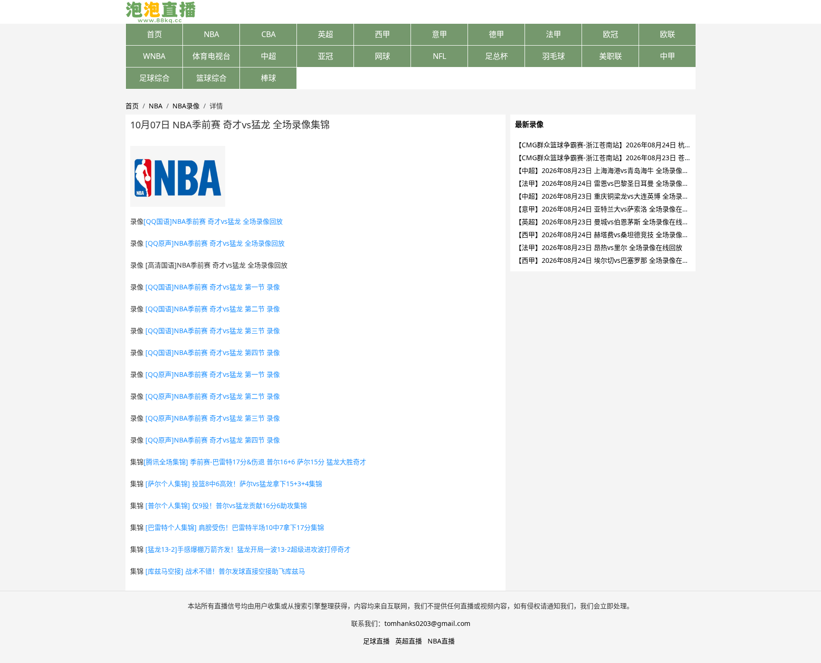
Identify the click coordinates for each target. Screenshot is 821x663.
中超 (268, 56)
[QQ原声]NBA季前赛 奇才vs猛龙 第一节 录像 (212, 374)
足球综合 (154, 78)
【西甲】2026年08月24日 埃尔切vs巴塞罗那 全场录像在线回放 (608, 260)
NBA (211, 34)
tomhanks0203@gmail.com (427, 623)
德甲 (496, 34)
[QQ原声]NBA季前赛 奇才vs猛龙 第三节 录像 (212, 418)
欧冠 (610, 34)
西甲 (382, 34)
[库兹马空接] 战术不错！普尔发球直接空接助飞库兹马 (225, 571)
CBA (268, 34)
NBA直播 (441, 640)
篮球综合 (211, 78)
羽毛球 (553, 56)
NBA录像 (186, 105)
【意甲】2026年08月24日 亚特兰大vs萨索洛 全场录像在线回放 (608, 208)
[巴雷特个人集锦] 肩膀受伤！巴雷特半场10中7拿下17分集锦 (234, 527)
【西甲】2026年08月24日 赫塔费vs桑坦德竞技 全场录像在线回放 (612, 234)
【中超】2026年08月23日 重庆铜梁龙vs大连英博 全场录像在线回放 (615, 196)
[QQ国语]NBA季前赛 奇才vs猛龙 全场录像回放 (213, 221)
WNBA (154, 56)
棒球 (268, 78)
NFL (439, 56)
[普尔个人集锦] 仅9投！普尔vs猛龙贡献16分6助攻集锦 (226, 505)
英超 (325, 34)
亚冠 (325, 56)
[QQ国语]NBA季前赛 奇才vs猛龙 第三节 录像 (212, 330)
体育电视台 (211, 56)
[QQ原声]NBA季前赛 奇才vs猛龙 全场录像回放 (215, 243)
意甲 (439, 34)
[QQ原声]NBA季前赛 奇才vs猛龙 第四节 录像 (212, 439)
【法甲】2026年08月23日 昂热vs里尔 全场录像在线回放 (598, 247)
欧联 (667, 34)
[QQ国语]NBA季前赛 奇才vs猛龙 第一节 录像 (212, 286)
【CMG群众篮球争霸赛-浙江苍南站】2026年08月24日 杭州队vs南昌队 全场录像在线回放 (647, 144)
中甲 (667, 56)
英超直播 (408, 640)
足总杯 (496, 56)
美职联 (610, 56)
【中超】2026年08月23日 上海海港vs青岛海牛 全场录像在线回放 (612, 170)
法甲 (553, 34)
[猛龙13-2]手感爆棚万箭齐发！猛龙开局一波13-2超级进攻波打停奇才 (248, 549)
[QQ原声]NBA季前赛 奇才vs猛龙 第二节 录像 (212, 396)
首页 (154, 34)
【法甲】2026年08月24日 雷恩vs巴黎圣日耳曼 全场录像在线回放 (612, 183)
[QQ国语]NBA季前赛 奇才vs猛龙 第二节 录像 (212, 308)
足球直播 (376, 640)
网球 (382, 56)
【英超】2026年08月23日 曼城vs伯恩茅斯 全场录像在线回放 (605, 221)
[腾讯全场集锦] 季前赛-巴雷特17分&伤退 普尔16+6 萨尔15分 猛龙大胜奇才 (254, 461)
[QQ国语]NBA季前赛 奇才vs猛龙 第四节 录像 (212, 352)
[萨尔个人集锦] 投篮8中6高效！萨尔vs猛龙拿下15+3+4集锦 (233, 483)
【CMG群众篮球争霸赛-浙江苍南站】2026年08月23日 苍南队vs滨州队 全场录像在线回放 (647, 157)
